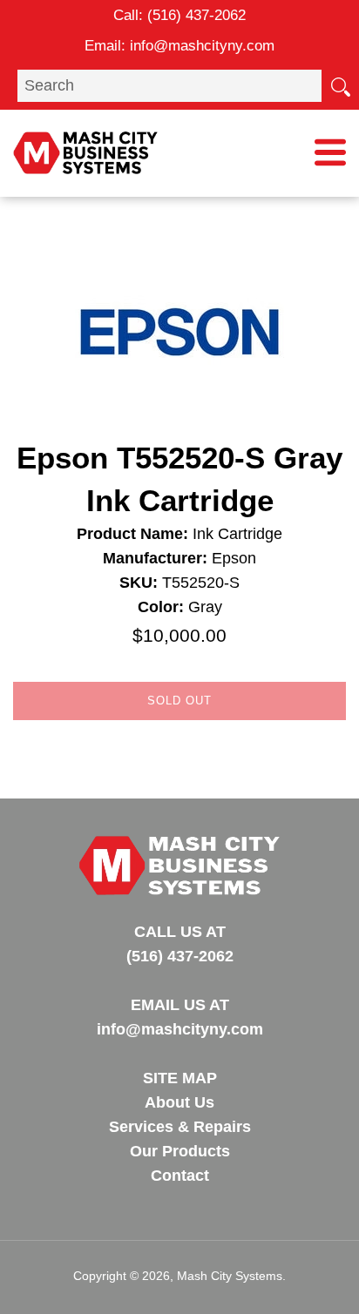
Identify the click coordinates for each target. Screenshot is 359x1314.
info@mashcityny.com (202, 45)
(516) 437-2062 (196, 15)
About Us (179, 1102)
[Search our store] (340, 85)
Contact (180, 1175)
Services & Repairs (180, 1126)
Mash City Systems (229, 1276)
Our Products (180, 1151)
